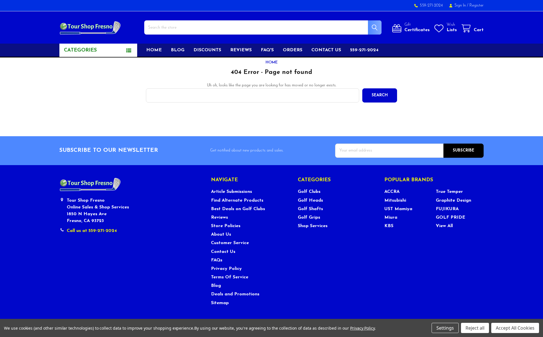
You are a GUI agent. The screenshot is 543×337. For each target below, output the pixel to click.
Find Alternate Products (237, 200)
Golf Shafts (310, 209)
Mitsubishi (395, 200)
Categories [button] (80, 50)
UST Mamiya (398, 209)
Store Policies (225, 226)
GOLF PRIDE (450, 217)
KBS (388, 226)
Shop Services (312, 226)
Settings (445, 328)
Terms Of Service (229, 277)
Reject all (475, 328)
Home (154, 50)
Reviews (241, 50)
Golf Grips (309, 217)
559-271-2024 (364, 50)
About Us (221, 234)
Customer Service (230, 243)
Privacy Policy (226, 268)
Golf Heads (310, 200)
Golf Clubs (309, 191)
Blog (177, 50)
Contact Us (223, 251)
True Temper (449, 191)
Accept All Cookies (515, 328)
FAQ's (267, 50)
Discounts (207, 50)
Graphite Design (453, 200)
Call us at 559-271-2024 (92, 231)
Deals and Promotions (235, 294)
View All (444, 226)
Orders (292, 50)
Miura (390, 217)
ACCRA (392, 191)
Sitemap (220, 303)
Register (476, 5)
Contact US (326, 50)
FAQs (216, 260)
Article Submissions (231, 191)
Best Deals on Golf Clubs (238, 209)
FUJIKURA (447, 209)
